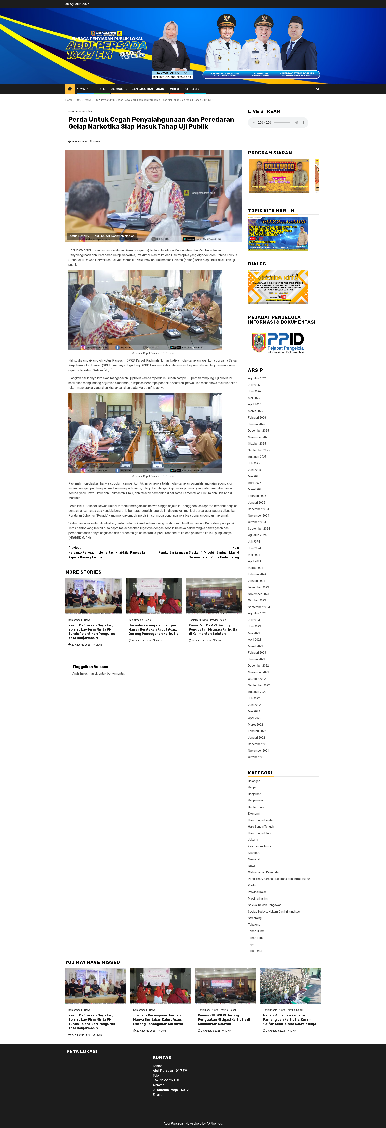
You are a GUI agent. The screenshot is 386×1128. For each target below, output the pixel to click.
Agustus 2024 (257, 535)
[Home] (70, 89)
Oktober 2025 (257, 443)
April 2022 (254, 718)
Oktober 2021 (257, 757)
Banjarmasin (75, 620)
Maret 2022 (255, 724)
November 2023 (258, 594)
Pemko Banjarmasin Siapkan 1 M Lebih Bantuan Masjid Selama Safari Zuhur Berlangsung (198, 552)
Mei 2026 (254, 398)
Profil (99, 89)
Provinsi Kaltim (258, 898)
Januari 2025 (256, 502)
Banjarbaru (195, 620)
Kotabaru (254, 853)
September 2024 (259, 528)
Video (174, 89)
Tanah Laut (255, 938)
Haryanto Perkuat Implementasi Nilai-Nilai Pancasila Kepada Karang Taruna (106, 552)
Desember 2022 (258, 665)
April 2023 (254, 639)
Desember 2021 (258, 744)
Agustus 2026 (257, 378)
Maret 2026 (255, 411)
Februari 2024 (257, 574)
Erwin (99, 644)
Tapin (251, 944)
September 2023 (259, 607)
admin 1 (97, 141)
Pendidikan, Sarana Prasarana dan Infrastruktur (279, 879)
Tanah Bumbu (257, 931)
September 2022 (259, 685)
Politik (252, 885)
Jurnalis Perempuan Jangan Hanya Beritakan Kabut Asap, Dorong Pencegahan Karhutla (153, 629)
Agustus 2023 (257, 613)
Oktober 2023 (257, 600)
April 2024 (254, 561)
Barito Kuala (256, 807)
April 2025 (254, 483)
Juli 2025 (254, 463)
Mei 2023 (254, 633)
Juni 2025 (254, 470)
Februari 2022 (257, 731)
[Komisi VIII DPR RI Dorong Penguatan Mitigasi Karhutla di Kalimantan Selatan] (214, 596)
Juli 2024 (254, 542)
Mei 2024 (254, 555)
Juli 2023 (254, 620)
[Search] (317, 89)
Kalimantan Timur (259, 846)
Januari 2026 (256, 424)
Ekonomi (254, 813)
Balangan (254, 781)
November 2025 (258, 437)
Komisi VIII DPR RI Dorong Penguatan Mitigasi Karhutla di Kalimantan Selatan (213, 629)
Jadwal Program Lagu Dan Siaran (137, 89)
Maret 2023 (255, 646)
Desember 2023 (258, 587)
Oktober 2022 (257, 679)
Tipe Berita (255, 951)
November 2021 (258, 750)
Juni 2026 (254, 391)
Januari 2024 (256, 581)
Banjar (252, 787)
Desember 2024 (258, 509)
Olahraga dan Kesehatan (264, 872)
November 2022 (258, 672)
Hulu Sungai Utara (259, 833)
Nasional (254, 859)
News (81, 89)
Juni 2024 (254, 548)
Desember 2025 (258, 430)
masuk (93, 673)
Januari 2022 (256, 737)
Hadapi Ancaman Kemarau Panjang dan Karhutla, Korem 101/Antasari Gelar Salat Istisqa (289, 1019)
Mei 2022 (254, 711)
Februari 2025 (257, 496)
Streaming (193, 89)
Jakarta (253, 839)
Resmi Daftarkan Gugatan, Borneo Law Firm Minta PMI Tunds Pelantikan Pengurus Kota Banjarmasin (91, 631)
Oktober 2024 (257, 522)
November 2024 (258, 515)
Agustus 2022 (257, 692)
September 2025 (259, 450)
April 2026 (254, 404)
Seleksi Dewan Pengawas (264, 905)
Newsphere (193, 1123)
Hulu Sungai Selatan (261, 820)
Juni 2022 (254, 705)
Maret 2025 (255, 489)
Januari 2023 (256, 659)
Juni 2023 (254, 626)
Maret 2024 (255, 568)
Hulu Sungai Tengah (261, 826)
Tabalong (254, 924)
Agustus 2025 (257, 457)
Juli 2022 (254, 698)
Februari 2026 (257, 417)
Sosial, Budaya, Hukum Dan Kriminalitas (274, 911)
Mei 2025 (254, 476)
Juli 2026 (254, 385)
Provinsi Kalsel (84, 111)
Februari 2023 (257, 652)
